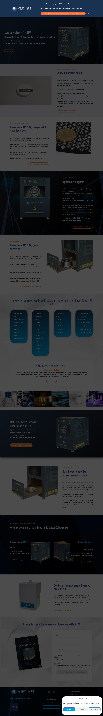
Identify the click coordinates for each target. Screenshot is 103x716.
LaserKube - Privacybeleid (88, 712)
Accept (69, 709)
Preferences (94, 709)
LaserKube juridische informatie (75, 712)
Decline (82, 709)
